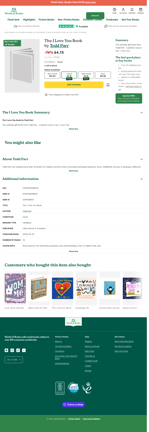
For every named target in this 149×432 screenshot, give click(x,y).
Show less (73, 129)
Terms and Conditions (91, 419)
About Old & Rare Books (124, 341)
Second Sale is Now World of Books (66, 357)
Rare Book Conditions (123, 346)
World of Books (60, 419)
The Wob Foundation (63, 346)
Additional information (20, 179)
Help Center (89, 351)
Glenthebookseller (62, 363)
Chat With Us (90, 356)
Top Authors (59, 351)
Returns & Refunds (92, 346)
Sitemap (88, 371)
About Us (58, 341)
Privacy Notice (74, 419)
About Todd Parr (15, 159)
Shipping (88, 341)
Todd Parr (59, 46)
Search (95, 16)
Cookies (88, 366)
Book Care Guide (121, 351)
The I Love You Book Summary (26, 112)
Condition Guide (91, 361)
